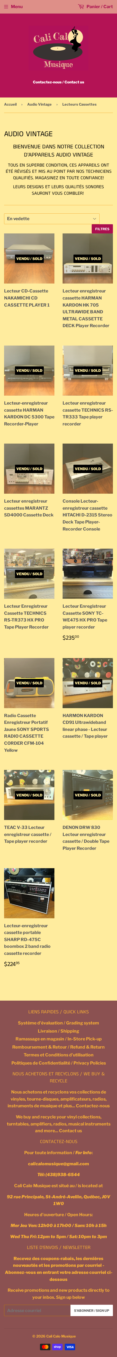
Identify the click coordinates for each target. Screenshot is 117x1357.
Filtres (102, 229)
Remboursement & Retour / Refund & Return (58, 1047)
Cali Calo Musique (61, 1336)
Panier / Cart (99, 6)
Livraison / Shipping (58, 1031)
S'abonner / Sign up (91, 1311)
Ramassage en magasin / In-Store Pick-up (59, 1039)
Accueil (10, 104)
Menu (17, 6)
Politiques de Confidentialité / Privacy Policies (58, 1063)
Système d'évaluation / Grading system (58, 1023)
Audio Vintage (39, 104)
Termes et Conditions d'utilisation (59, 1054)
